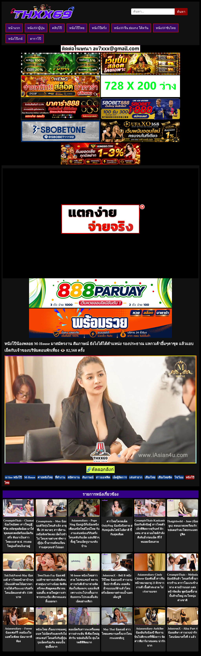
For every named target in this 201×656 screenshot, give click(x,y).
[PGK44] (140, 73)
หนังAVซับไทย (166, 28)
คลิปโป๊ (57, 28)
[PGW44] (60, 73)
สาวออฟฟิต (103, 477)
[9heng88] (60, 96)
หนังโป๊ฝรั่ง (99, 28)
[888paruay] (100, 232)
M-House (29, 477)
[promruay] (100, 336)
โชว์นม (179, 477)
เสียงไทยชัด (165, 477)
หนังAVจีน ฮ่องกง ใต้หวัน (131, 28)
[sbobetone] (60, 141)
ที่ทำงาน (60, 477)
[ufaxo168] (140, 141)
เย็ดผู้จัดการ (120, 477)
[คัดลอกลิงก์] (100, 470)
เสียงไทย (150, 477)
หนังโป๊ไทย (76, 28)
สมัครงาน (74, 477)
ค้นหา (181, 11)
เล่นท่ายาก (135, 477)
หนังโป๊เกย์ (15, 38)
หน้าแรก (14, 28)
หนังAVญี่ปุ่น (36, 28)
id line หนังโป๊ (13, 477)
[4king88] (100, 163)
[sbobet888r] (140, 118)
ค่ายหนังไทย (45, 477)
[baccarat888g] (60, 118)
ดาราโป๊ (35, 38)
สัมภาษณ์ (87, 477)
